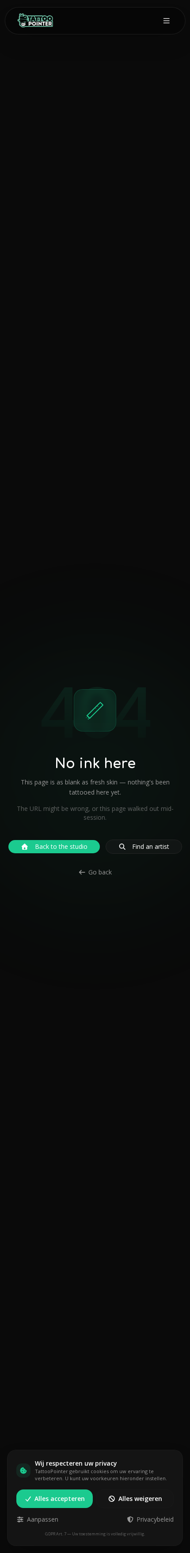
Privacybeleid (155, 1519)
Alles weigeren (140, 1498)
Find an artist (150, 846)
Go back (100, 872)
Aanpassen (42, 1519)
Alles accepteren (59, 1498)
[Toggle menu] (166, 21)
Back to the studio (61, 846)
